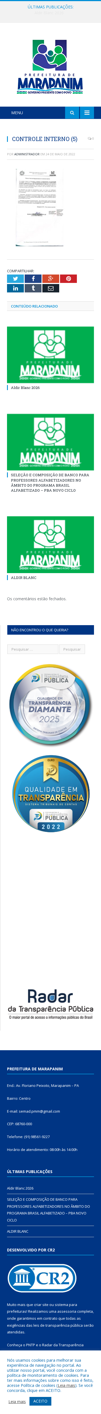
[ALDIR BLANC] (50, 544)
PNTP (30, 1344)
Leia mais (66, 1385)
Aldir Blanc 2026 (25, 387)
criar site (41, 1304)
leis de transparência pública (58, 1325)
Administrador (27, 154)
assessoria (66, 1311)
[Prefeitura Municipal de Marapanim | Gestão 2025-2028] (50, 66)
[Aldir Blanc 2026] (50, 355)
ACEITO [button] (40, 1401)
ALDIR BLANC (23, 577)
